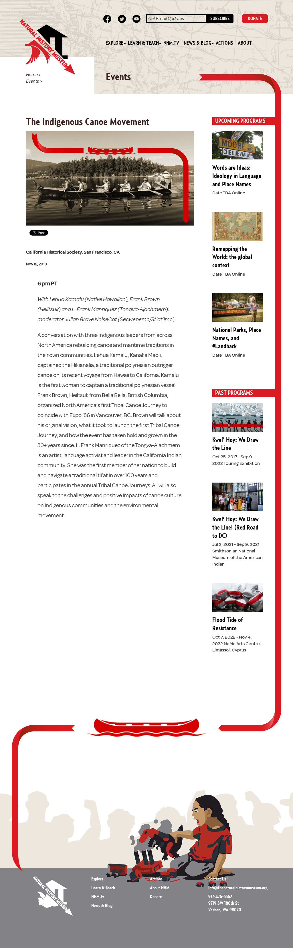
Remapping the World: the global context (232, 257)
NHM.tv (171, 43)
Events (32, 81)
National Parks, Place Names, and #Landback (236, 338)
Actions (224, 43)
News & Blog (197, 43)
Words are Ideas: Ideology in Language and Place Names (236, 176)
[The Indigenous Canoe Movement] (110, 178)
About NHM (159, 888)
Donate (156, 896)
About (245, 43)
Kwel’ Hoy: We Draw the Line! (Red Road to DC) (235, 527)
